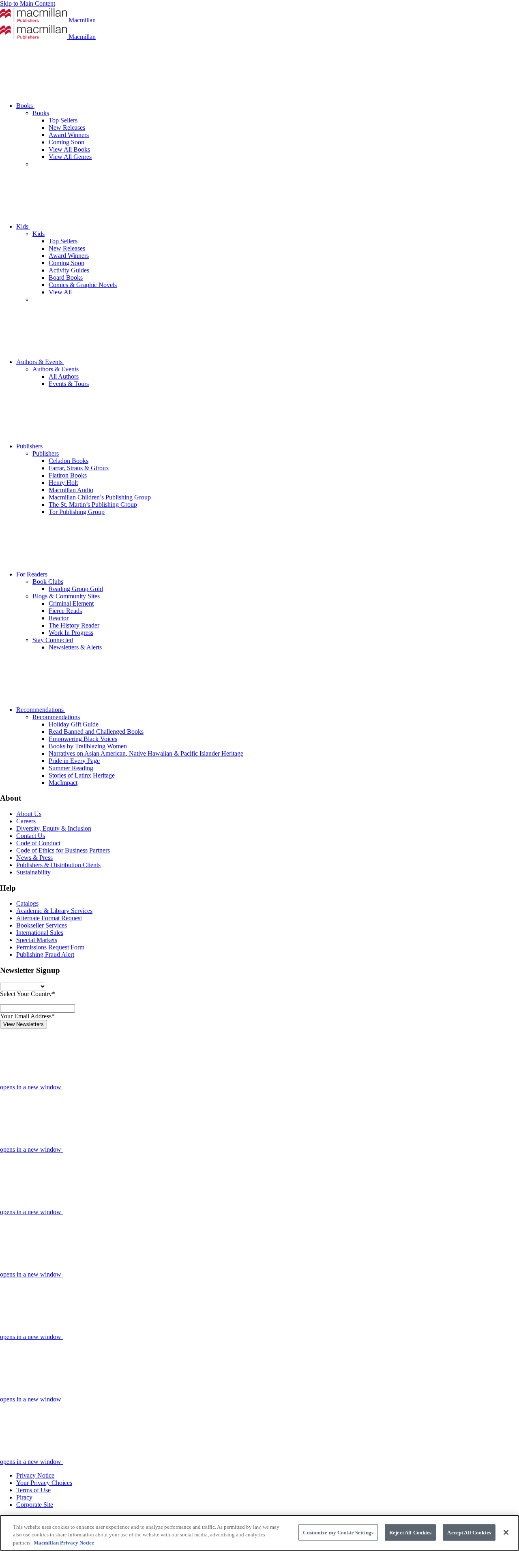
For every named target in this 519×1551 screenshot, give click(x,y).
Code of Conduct (38, 843)
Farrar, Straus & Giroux (79, 468)
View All (60, 292)
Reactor (59, 618)
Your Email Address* (27, 1016)
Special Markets (36, 939)
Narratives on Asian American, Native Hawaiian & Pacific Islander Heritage (146, 753)
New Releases (67, 127)
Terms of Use (33, 1490)
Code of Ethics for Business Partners (63, 850)
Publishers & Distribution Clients (58, 864)
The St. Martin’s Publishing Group (93, 504)
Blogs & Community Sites (66, 596)
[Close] (506, 1532)
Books (25, 105)
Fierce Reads (65, 610)
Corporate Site (34, 1504)
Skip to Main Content (27, 3)
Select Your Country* (27, 993)
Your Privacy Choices (44, 1482)
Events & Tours (69, 383)
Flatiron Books (68, 475)
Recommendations (40, 709)
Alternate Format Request (49, 918)
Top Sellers (63, 120)
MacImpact (63, 782)
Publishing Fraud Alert (45, 954)
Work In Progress (71, 632)
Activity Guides (69, 270)
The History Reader (74, 625)
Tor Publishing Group (77, 511)
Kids (23, 226)
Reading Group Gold (76, 588)
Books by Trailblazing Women (88, 746)
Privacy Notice (35, 1475)
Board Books (66, 277)
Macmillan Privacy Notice (64, 1543)
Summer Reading (71, 768)
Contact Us (30, 835)
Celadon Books (68, 460)
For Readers (32, 574)
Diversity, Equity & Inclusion (53, 828)
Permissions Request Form (50, 947)
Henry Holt (63, 482)
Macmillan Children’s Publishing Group (100, 497)
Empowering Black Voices (83, 738)
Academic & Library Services (54, 910)
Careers (26, 821)
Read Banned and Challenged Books (96, 731)
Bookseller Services (41, 925)
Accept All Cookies (469, 1532)
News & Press (34, 857)
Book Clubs (47, 581)
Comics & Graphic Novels (83, 284)
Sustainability (33, 872)
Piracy (24, 1497)
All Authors (64, 376)
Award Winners (69, 134)
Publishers (30, 446)
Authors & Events (40, 361)
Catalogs (27, 903)
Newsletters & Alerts (75, 647)
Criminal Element (71, 603)
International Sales (39, 932)
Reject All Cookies (410, 1532)
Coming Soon (66, 142)
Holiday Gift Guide (74, 724)
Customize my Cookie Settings (338, 1532)
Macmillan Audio (71, 489)
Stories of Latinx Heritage (82, 775)
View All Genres (70, 156)
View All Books (69, 149)
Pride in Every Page (74, 760)
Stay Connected (52, 639)
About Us (28, 813)
